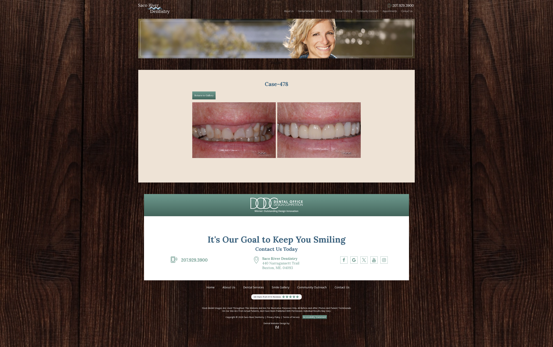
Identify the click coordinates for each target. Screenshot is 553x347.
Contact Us (407, 11)
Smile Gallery (324, 11)
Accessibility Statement (314, 317)
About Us (289, 11)
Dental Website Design (275, 323)
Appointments (390, 11)
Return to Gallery (203, 95)
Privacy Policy (273, 317)
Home (210, 287)
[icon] (343, 265)
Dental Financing (343, 11)
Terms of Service (291, 317)
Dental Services (306, 11)
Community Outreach (367, 11)
